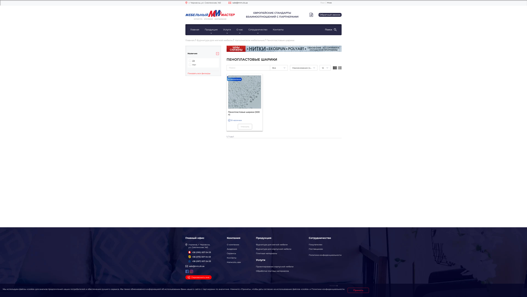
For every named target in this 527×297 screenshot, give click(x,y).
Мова (329, 3)
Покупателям (315, 244)
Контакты (278, 29)
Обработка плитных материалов (272, 271)
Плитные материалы (266, 253)
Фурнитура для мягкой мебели (272, 244)
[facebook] (187, 271)
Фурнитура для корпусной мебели (273, 249)
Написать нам (234, 262)
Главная (194, 29)
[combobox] (279, 68)
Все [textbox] (274, 68)
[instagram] (191, 271)
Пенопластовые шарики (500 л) (244, 113)
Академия (232, 249)
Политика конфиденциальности (325, 255)
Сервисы (231, 253)
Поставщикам (316, 249)
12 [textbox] (323, 68)
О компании (233, 244)
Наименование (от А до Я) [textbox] (304, 68)
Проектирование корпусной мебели (275, 266)
